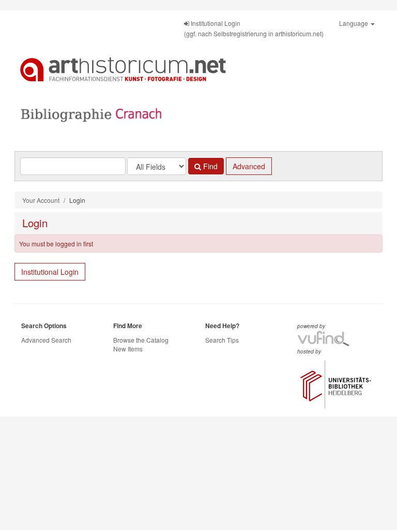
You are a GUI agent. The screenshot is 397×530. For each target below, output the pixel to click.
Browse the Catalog (141, 339)
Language (354, 23)
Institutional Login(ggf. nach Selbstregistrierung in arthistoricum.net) (254, 28)
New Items (128, 348)
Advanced (249, 166)
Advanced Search (46, 339)
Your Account (40, 200)
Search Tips (222, 339)
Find (209, 166)
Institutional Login (50, 272)
